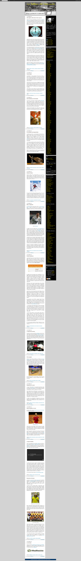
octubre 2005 (48, 74)
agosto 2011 (48, 129)
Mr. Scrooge (39, 167)
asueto (30, 93)
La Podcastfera (49, 248)
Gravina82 (48, 244)
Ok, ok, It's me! (48, 201)
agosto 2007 (48, 91)
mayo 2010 (48, 117)
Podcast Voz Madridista (50, 256)
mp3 (35, 474)
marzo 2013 (48, 144)
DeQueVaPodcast (49, 238)
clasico (32, 250)
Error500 (48, 219)
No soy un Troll (49, 255)
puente (27, 403)
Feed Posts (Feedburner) (50, 159)
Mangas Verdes (49, 222)
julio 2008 (48, 100)
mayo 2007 (48, 89)
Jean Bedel (39, 559)
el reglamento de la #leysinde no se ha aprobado (38, 544)
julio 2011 (48, 128)
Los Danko (48, 249)
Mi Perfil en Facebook (50, 40)
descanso (34, 93)
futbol (37, 250)
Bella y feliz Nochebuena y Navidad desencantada (50, 56)
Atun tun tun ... (49, 208)
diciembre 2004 (49, 66)
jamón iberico (34, 167)
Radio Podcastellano (49, 259)
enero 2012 (48, 133)
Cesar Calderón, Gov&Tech (50, 210)
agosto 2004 (48, 63)
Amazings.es (48, 207)
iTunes (33, 444)
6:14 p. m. (32, 439)
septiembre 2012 (49, 139)
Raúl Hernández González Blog (51, 225)
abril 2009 (48, 107)
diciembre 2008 (49, 104)
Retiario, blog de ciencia (50, 226)
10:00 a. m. (32, 252)
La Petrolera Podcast (49, 247)
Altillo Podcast (49, 234)
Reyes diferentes (49, 53)
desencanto (33, 402)
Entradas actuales (49, 153)
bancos (32, 93)
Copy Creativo (48, 179)
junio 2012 (48, 137)
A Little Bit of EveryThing (50, 233)
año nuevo (33, 68)
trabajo (39, 380)
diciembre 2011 (49, 132)
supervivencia (28, 69)
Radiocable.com (49, 224)
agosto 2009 (48, 110)
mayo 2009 (48, 108)
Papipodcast (48, 252)
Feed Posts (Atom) (49, 158)
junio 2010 (48, 118)
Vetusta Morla (42, 100)
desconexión (37, 93)
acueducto (30, 402)
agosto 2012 (48, 138)
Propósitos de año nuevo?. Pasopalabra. (50, 54)
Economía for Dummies (50, 240)
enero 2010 (48, 114)
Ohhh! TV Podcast (49, 251)
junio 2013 (48, 146)
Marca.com (36, 424)
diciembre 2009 (49, 113)
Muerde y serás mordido (49, 188)
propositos (42, 68)
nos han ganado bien (40, 228)
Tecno (48, 260)
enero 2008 (48, 95)
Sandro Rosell (29, 206)
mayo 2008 (48, 98)
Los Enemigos (38, 333)
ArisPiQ (47, 195)
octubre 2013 (48, 149)
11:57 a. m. (32, 95)
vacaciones (41, 93)
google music (31, 474)
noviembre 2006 (49, 84)
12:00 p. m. (32, 70)
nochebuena (37, 127)
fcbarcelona (34, 250)
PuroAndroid (48, 258)
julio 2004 (48, 62)
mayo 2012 (48, 136)
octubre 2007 (48, 93)
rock (42, 353)
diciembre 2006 (49, 85)
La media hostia (49, 254)
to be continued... (49, 191)
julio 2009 (48, 109)
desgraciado (36, 402)
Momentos (48, 51)
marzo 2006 (48, 78)
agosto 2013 (48, 148)
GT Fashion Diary (49, 185)
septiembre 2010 (49, 120)
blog (29, 127)
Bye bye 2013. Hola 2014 (50, 55)
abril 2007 (48, 88)
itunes (33, 474)
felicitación (32, 127)
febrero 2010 (48, 115)
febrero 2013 (48, 143)
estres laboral (31, 167)
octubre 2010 (48, 121)
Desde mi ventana (49, 181)
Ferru (37, 433)
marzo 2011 (48, 125)
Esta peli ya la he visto (50, 243)
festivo (36, 380)
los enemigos (35, 353)
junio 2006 (48, 80)
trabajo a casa (30, 403)
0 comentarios (42, 201)
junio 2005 (48, 71)
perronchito (40, 127)
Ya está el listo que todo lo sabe (51, 228)
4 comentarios (42, 252)
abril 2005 (48, 69)
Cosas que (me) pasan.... (50, 180)
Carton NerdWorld (49, 236)
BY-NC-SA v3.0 (51, 164)
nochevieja (36, 68)
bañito (30, 250)
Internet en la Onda (49, 245)
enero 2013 (48, 142)
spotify (39, 474)
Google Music (36, 444)
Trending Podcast (49, 261)
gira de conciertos (31, 353)
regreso (41, 353)
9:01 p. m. (32, 556)
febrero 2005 (48, 68)
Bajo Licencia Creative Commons (46, 559)
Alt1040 (48, 206)
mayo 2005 (48, 70)
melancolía (28, 326)
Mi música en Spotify (50, 42)
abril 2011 (48, 126)
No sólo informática (49, 200)
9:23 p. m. (32, 169)
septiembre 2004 (49, 64)
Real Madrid (40, 250)
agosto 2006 (48, 82)
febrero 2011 (48, 124)
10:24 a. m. (32, 539)
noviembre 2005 (49, 75)
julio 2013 (48, 147)
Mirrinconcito (48, 199)
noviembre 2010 (49, 122)
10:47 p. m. (32, 201)
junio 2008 (48, 99)
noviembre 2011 (49, 131)
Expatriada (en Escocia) (49, 184)
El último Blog (49, 217)
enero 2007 (48, 86)
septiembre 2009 (49, 111)
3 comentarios (42, 70)
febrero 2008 (48, 96)
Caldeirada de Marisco (49, 196)
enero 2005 (48, 67)
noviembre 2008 (49, 103)
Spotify (38, 443)
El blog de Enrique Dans (50, 215)
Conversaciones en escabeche (51, 237)
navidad (35, 127)
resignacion (28, 251)
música (38, 353)
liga (38, 250)
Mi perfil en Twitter (50, 39)
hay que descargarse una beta (39, 472)
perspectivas (39, 68)
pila (38, 380)
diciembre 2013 (49, 151)
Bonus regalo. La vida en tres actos (50, 49)
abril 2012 (48, 135)
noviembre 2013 (49, 150)
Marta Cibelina (48, 187)
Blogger (53, 271)
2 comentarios (42, 95)
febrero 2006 (48, 77)
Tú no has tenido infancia (50, 262)
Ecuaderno (48, 214)
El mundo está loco (49, 183)
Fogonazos (48, 221)
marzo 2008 (48, 97)
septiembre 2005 (49, 73)
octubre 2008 (48, 102)
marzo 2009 (48, 106)
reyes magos (28, 168)
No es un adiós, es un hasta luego (51, 50)
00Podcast (48, 232)
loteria (37, 167)
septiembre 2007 (49, 92)
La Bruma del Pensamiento (50, 197)
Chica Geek (48, 211)
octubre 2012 (48, 140)
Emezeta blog (49, 218)
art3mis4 (53, 272)
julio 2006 (48, 81)
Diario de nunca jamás (50, 213)
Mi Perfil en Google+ (50, 41)
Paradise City (48, 189)
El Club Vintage (49, 241)
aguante (30, 68)
